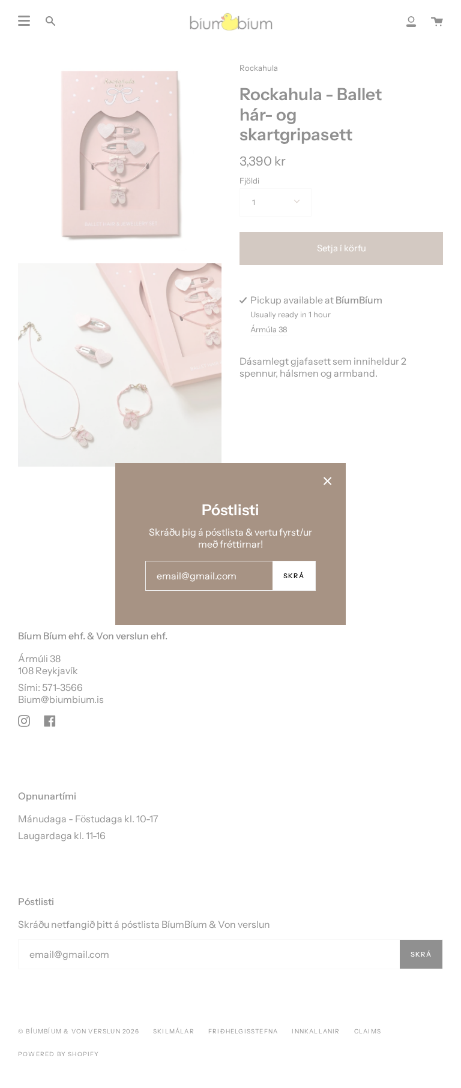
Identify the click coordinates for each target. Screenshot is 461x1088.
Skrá (293, 576)
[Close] (328, 481)
